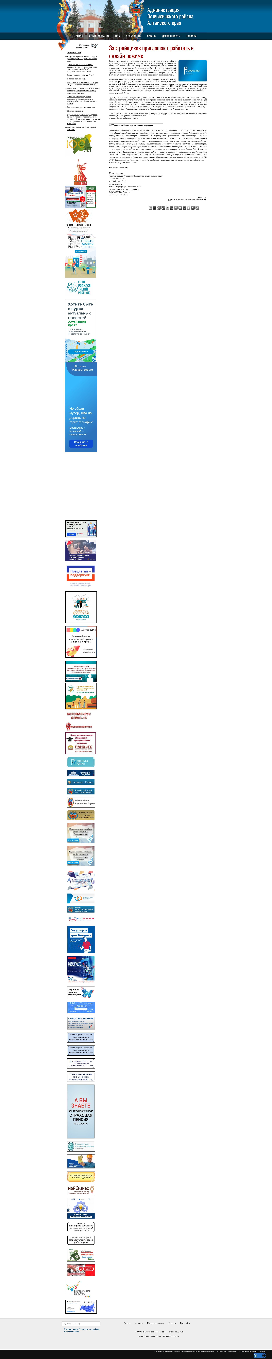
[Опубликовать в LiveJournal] (167, 208)
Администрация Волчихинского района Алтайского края (170, 16)
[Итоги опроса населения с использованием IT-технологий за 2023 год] (81, 1068)
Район (79, 36)
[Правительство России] (80, 776)
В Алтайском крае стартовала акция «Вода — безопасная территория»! (82, 83)
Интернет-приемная (155, 1323)
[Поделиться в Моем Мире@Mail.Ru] (171, 208)
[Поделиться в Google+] (163, 208)
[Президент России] (80, 785)
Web (263, 1351)
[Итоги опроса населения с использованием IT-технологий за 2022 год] (81, 1081)
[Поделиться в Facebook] (154, 208)
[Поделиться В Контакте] (184, 208)
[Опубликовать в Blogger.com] (150, 208)
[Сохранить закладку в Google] (159, 208)
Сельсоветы (133, 36)
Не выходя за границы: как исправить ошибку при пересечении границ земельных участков (83, 90)
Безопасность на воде (76, 79)
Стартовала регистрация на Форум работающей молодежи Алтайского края (82, 58)
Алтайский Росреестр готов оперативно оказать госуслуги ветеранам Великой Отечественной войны (82, 100)
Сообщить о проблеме (81, 444)
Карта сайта (185, 1323)
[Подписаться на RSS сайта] (197, 208)
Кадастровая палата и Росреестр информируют (188, 199)
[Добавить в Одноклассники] (176, 208)
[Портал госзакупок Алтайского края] (80, 912)
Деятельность (171, 36)
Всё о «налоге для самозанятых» (81, 107)
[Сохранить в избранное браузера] (188, 208)
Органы (151, 36)
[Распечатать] (193, 208)
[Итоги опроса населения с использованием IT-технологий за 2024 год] (81, 1055)
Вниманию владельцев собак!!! (80, 75)
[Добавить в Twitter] (180, 208)
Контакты (139, 1323)
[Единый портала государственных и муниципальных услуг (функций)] (80, 922)
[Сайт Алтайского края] (80, 794)
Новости (191, 36)
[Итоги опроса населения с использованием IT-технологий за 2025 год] (81, 1042)
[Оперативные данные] (78, 731)
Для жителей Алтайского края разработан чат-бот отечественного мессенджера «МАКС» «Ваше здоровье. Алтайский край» (82, 68)
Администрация (99, 36)
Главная (127, 1323)
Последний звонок (75, 111)
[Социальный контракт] (80, 767)
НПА (117, 36)
